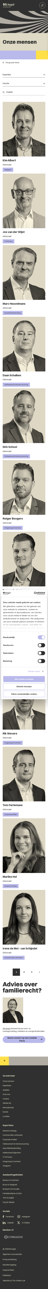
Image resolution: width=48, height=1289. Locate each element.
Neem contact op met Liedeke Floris (22, 1039)
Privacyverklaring (10, 1259)
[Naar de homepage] (9, 5)
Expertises (7, 1085)
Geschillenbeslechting (12, 1148)
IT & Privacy (7, 1157)
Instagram (26, 1216)
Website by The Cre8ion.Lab (14, 1280)
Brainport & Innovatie (11, 1189)
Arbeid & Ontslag (9, 1131)
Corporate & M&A (10, 1139)
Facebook (10, 1216)
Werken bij (7, 1103)
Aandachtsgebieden (13, 1175)
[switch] (41, 645)
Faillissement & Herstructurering (16, 1144)
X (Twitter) (26, 1223)
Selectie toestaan (24, 686)
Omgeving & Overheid (11, 1161)
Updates (6, 1090)
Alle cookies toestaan (24, 679)
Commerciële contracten (13, 1135)
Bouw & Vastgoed (10, 1184)
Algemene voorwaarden (12, 1254)
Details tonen (34, 671)
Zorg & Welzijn (8, 1202)
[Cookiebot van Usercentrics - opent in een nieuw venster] (34, 593)
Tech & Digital (8, 1198)
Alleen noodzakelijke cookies (24, 694)
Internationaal (8, 1107)
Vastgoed (6, 1166)
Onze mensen (8, 1081)
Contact (6, 1099)
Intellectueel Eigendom (12, 1153)
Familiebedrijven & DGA (12, 1193)
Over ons (6, 1094)
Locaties (6, 1116)
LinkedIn (10, 1223)
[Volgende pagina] (39, 972)
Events (5, 1112)
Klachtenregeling (9, 1265)
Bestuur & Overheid (11, 1180)
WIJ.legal (6, 1028)
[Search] (3, 92)
